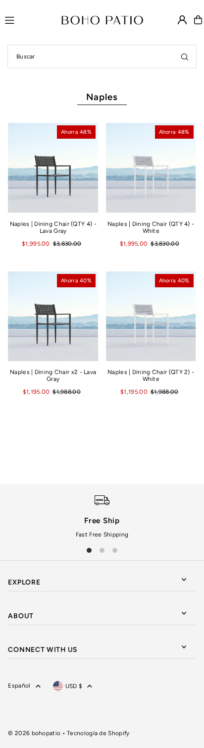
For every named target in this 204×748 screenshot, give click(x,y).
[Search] (185, 56)
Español (19, 685)
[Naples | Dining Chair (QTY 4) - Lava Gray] (53, 168)
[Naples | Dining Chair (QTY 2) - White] (151, 316)
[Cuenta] (182, 19)
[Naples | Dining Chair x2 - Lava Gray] (53, 316)
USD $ (74, 686)
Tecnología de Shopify (98, 733)
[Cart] (198, 19)
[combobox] (102, 56)
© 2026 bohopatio (34, 733)
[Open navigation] (28, 19)
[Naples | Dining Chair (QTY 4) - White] (151, 168)
